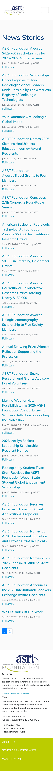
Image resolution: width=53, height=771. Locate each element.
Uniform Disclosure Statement (15, 693)
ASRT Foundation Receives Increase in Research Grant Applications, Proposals (22, 509)
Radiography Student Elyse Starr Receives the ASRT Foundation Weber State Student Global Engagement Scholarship (23, 477)
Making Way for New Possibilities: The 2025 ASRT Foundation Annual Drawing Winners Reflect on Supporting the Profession (25, 410)
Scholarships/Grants (19, 750)
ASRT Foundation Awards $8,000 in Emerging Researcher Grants (25, 261)
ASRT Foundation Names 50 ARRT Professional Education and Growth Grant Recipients (24, 536)
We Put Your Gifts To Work (22, 612)
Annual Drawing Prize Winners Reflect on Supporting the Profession (25, 351)
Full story (8, 67)
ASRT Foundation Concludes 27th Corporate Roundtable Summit (24, 202)
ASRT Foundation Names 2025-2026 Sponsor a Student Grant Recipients (26, 563)
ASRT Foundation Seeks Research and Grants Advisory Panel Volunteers (25, 378)
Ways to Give (12, 759)
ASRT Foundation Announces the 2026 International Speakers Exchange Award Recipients (26, 590)
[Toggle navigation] (45, 10)
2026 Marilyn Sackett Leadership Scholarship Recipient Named (20, 445)
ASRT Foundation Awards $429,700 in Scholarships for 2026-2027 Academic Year (23, 53)
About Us (9, 742)
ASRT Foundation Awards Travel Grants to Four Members (24, 175)
